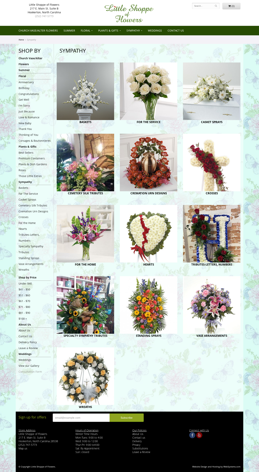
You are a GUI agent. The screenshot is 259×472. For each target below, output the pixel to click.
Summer (69, 30)
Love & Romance (29, 117)
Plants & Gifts (108, 30)
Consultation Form (30, 371)
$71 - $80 (24, 307)
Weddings (155, 30)
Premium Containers (32, 158)
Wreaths (24, 269)
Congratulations (29, 94)
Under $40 (25, 283)
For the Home (27, 223)
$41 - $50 (24, 289)
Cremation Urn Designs (33, 211)
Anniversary (26, 82)
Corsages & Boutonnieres (35, 140)
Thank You (25, 129)
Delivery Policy (28, 342)
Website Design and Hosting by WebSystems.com (216, 466)
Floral (85, 30)
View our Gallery (29, 366)
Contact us (138, 437)
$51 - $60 (24, 295)
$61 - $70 (24, 301)
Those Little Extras (30, 176)
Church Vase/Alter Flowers (38, 30)
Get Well (24, 99)
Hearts (23, 229)
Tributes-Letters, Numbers (29, 237)
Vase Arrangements (31, 264)
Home (21, 39)
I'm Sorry (24, 105)
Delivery (137, 441)
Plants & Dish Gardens (33, 164)
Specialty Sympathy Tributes (31, 249)
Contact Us (176, 30)
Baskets (23, 188)
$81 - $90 (24, 313)
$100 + (23, 318)
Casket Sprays (27, 199)
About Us (24, 330)
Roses (22, 170)
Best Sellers (26, 152)
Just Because (27, 111)
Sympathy (133, 30)
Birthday (24, 88)
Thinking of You (28, 135)
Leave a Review (28, 348)
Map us (23, 448)
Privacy (136, 445)
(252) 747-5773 (44, 16)
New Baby (25, 123)
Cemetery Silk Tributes (33, 205)
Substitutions (140, 448)
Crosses (23, 217)
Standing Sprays (29, 258)
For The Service (28, 193)
